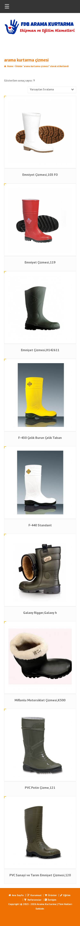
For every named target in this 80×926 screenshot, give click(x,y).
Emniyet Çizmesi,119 (40, 262)
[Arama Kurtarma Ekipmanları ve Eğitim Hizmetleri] (40, 33)
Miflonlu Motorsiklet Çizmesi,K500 (40, 700)
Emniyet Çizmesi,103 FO (40, 174)
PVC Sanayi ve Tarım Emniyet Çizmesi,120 (40, 875)
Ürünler (52, 895)
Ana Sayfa (18, 895)
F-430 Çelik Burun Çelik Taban (40, 438)
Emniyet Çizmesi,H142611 (40, 350)
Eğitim (66, 895)
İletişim (52, 899)
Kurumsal (35, 895)
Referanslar (34, 899)
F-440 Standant (40, 525)
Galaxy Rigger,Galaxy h (40, 613)
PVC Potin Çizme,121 (40, 787)
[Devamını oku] (40, 100)
